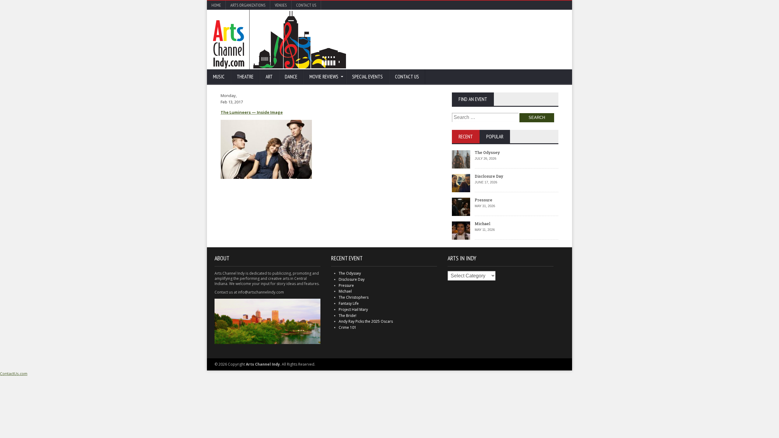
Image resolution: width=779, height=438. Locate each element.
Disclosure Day (489, 176)
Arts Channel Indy (279, 39)
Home (216, 5)
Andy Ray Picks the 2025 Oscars (366, 321)
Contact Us (306, 5)
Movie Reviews (323, 76)
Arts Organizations (247, 5)
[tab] (466, 136)
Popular (494, 136)
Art (269, 76)
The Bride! (347, 315)
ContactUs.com (13, 373)
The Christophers (354, 297)
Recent (466, 136)
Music (219, 76)
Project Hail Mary (353, 309)
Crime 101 (347, 327)
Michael (482, 223)
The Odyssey (487, 152)
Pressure (483, 200)
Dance (291, 76)
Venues (281, 5)
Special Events (367, 76)
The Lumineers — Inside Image (252, 112)
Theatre (245, 76)
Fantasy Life (349, 303)
